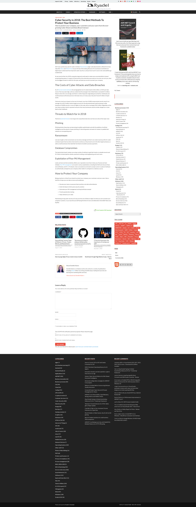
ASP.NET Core (129, 225)
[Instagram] (136, 1)
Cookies (71, 1)
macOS (117, 175)
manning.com (125, 85)
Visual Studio (121, 241)
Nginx (121, 236)
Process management (121, 123)
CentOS (132, 227)
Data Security (120, 194)
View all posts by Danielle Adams (75, 275)
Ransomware (83, 66)
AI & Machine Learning (121, 127)
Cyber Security (58, 17)
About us (59, 12)
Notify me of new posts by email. (65, 340)
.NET (116, 223)
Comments (119, 258)
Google (135, 230)
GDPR (126, 230)
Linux (117, 173)
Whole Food (69, 68)
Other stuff (118, 179)
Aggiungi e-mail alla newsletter (66, 326)
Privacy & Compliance (121, 196)
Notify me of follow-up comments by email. (68, 335)
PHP (117, 139)
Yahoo (62, 68)
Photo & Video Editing (121, 149)
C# (116, 133)
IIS (124, 232)
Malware (125, 234)
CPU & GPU (119, 155)
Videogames (119, 187)
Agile (117, 109)
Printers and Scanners (121, 163)
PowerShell (130, 236)
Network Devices (120, 161)
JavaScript (118, 137)
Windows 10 (118, 243)
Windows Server (126, 243)
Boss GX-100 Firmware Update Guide (128, 402)
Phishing (69, 213)
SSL (139, 239)
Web (110, 12)
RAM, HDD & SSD (120, 165)
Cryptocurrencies (120, 113)
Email (57, 319)
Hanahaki (72, 504)
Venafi (73, 270)
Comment (58, 292)
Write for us (76, 1)
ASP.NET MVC (118, 227)
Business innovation (120, 111)
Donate (88, 1)
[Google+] (123, 1)
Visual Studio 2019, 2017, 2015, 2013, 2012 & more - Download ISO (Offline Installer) (127, 364)
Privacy (66, 1)
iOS (117, 171)
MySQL (117, 236)
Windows (118, 177)
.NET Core (121, 223)
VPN (127, 241)
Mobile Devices (119, 159)
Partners (94, 1)
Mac (116, 234)
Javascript (132, 232)
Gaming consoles (120, 157)
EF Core (137, 227)
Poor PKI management (66, 164)
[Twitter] (118, 1)
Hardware (92, 12)
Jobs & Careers (119, 121)
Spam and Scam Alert (121, 204)
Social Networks (120, 202)
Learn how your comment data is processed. (86, 346)
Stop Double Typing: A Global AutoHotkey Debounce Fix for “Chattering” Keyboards (125, 370)
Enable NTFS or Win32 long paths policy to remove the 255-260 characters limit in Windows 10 (127, 381)
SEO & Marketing (120, 198)
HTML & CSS (119, 135)
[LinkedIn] (129, 1)
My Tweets (117, 90)
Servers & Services (120, 200)
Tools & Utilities (119, 185)
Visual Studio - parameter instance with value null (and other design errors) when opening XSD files (126, 388)
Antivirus (117, 225)
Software (102, 12)
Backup (124, 227)
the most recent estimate (64, 89)
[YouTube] (121, 1)
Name (57, 312)
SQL (117, 141)
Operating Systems (79, 12)
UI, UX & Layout (119, 151)
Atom (116, 255)
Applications (119, 183)
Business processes (120, 108)
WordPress (133, 243)
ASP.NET (118, 131)
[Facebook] (127, 1)
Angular (134, 223)
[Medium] (131, 1)
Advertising (83, 1)
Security (124, 239)
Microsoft (137, 234)
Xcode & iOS (119, 143)
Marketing (131, 234)
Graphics (118, 147)
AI (125, 223)
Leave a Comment (77, 30)
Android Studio (119, 129)
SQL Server (133, 239)
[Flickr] (140, 1)
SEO (129, 239)
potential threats (64, 118)
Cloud (117, 191)
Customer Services (120, 115)
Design (117, 145)
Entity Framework (119, 230)
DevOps (118, 117)
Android (118, 169)
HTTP (116, 232)
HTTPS (121, 232)
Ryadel (67, 504)
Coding (68, 12)
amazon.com (134, 85)
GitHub (130, 230)
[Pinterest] (138, 1)
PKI (73, 213)
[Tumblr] (133, 1)
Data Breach (63, 213)
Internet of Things (120, 119)
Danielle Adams (68, 30)
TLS (116, 241)
